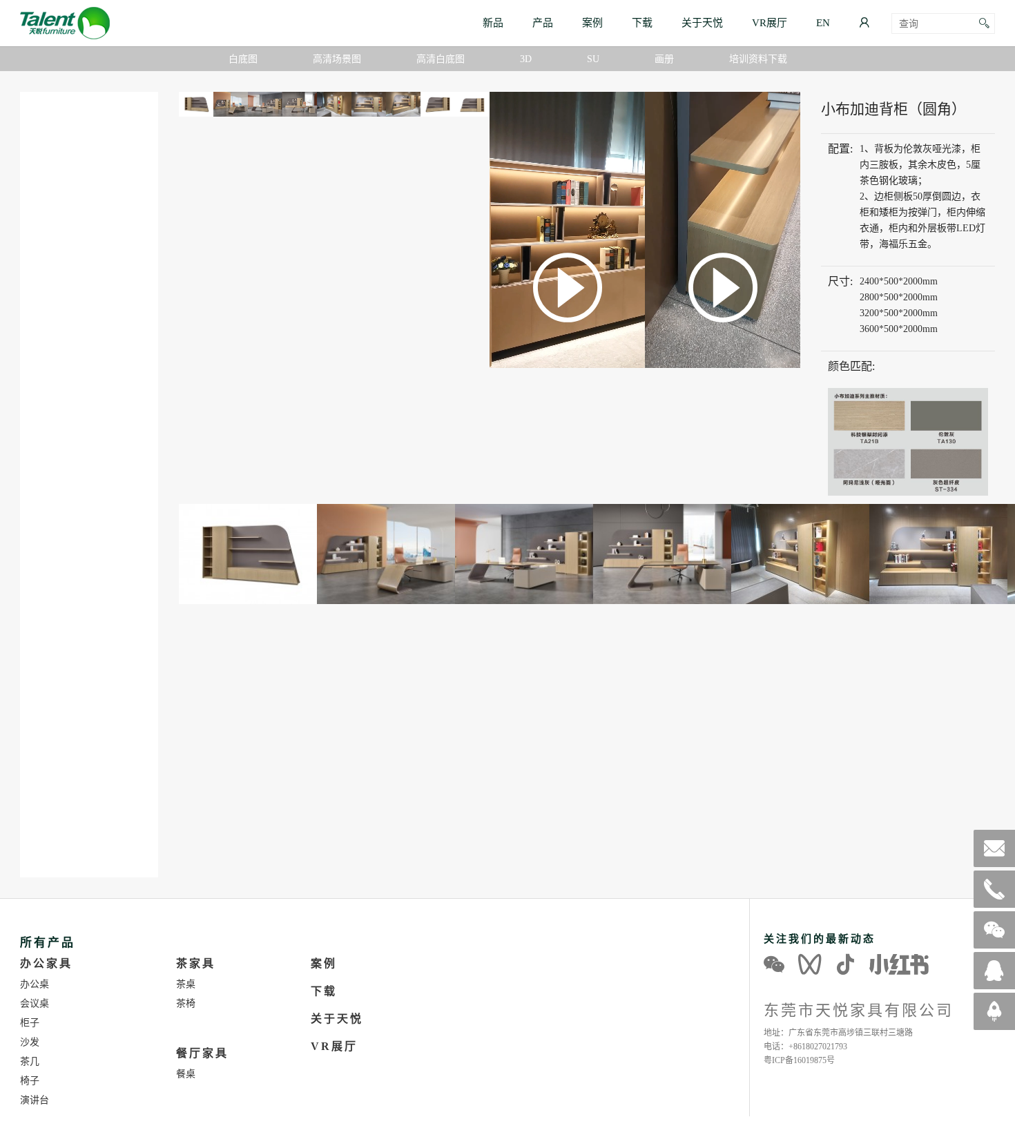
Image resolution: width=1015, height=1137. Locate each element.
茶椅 (185, 1003)
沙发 (29, 1042)
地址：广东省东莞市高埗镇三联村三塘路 (838, 1032)
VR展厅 (769, 22)
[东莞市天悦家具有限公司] (65, 23)
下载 (642, 22)
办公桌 (34, 984)
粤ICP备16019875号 (799, 1060)
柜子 (29, 1022)
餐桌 (185, 1073)
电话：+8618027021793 (805, 1046)
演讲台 (34, 1100)
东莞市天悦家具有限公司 (859, 1010)
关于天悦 (702, 22)
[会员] (864, 23)
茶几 (29, 1061)
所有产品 (47, 942)
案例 (592, 22)
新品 (493, 22)
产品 (542, 22)
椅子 (29, 1080)
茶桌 (185, 984)
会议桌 (34, 1003)
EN (823, 22)
